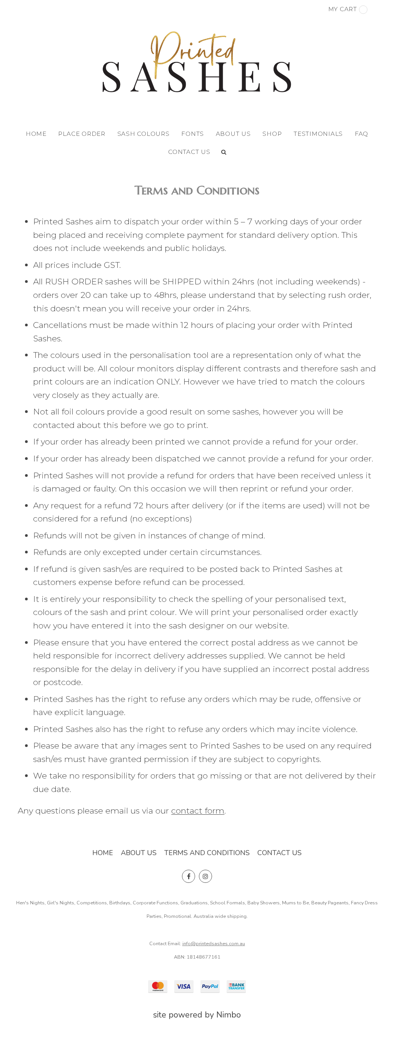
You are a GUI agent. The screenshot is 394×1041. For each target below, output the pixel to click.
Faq (361, 133)
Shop (272, 133)
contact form (197, 810)
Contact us (189, 151)
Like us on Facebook (188, 876)
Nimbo (228, 1015)
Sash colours (143, 133)
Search (224, 151)
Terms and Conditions (207, 852)
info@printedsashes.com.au (213, 943)
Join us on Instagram (205, 876)
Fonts (192, 133)
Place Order (81, 133)
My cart (342, 9)
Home (36, 133)
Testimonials (318, 133)
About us (233, 133)
